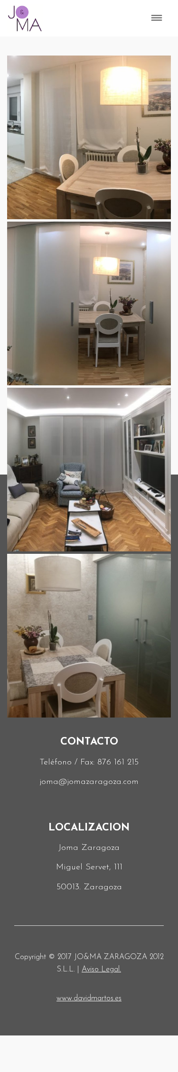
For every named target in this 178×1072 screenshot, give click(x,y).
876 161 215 (118, 762)
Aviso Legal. (101, 969)
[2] (89, 137)
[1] (89, 636)
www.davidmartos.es (89, 998)
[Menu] (157, 18)
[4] (89, 469)
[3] (89, 303)
